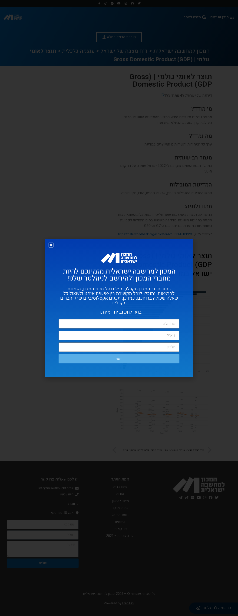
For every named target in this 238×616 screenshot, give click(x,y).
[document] (119, 308)
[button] (51, 245)
